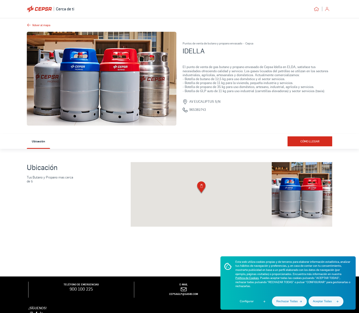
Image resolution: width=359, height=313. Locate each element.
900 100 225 (81, 289)
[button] (201, 187)
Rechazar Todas (287, 301)
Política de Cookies (247, 278)
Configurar (247, 301)
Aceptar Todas (322, 301)
